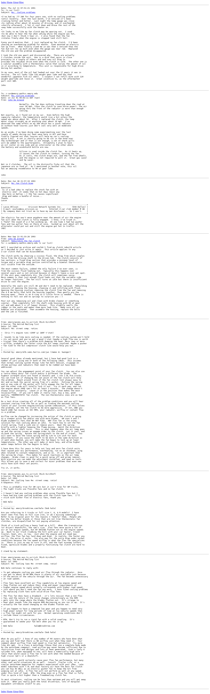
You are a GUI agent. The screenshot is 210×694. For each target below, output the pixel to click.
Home (9, 2)
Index (3, 2)
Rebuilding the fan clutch (25, 241)
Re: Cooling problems (23, 12)
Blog (21, 2)
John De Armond (16, 100)
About (16, 2)
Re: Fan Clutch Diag (22, 183)
